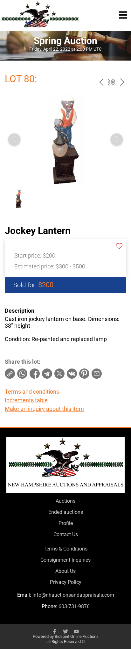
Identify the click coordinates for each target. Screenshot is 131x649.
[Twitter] (65, 631)
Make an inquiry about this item (44, 408)
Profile (66, 523)
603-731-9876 (74, 606)
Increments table (26, 400)
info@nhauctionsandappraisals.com (73, 595)
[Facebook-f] (54, 631)
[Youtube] (76, 631)
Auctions (65, 501)
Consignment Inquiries (65, 560)
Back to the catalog (112, 82)
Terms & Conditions (65, 549)
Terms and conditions (32, 391)
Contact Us (65, 534)
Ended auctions (65, 512)
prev (101, 82)
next (122, 82)
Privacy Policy (65, 582)
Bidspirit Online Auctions (77, 636)
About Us (65, 571)
